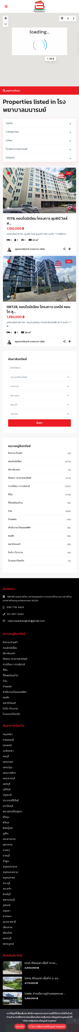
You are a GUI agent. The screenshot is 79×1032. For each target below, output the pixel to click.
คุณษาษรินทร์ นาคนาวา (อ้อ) (29, 249)
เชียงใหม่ (7, 933)
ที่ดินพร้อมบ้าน (15, 502)
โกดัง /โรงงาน (15, 552)
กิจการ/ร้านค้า (15, 453)
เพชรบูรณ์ (8, 944)
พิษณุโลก (8, 828)
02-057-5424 (15, 614)
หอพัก (11, 536)
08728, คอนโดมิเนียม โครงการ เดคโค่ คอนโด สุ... (38, 309)
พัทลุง (6, 817)
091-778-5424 (15, 607)
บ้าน (10, 511)
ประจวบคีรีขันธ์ (11, 800)
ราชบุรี (6, 856)
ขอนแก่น (7, 745)
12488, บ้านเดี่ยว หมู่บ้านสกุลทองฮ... (44, 994)
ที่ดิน (10, 494)
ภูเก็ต (5, 833)
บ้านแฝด (12, 519)
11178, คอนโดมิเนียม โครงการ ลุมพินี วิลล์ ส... (37, 221)
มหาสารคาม (9, 839)
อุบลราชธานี (9, 922)
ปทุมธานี (7, 795)
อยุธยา (6, 911)
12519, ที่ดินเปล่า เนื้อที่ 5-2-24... (41, 978)
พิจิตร (6, 822)
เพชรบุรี (7, 938)
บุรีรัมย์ (6, 789)
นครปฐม (7, 767)
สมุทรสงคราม (10, 872)
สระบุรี (6, 883)
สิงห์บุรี (7, 894)
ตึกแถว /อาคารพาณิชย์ (19, 478)
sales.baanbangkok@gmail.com (26, 621)
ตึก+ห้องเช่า (14, 469)
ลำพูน (6, 861)
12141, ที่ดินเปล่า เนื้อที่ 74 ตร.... (40, 963)
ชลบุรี (6, 756)
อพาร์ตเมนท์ (14, 544)
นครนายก (8, 762)
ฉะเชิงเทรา (8, 751)
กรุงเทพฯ (8, 734)
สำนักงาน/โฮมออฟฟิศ (19, 527)
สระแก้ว (7, 889)
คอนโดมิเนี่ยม (15, 461)
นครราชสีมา (9, 773)
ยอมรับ (20, 1026)
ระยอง (6, 850)
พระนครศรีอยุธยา (12, 811)
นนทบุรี (6, 784)
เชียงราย (7, 927)
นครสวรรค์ (9, 778)
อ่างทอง (7, 916)
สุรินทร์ (6, 905)
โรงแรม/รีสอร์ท (16, 560)
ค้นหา (39, 423)
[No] (74, 1020)
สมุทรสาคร (9, 878)
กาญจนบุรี (8, 740)
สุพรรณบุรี (9, 900)
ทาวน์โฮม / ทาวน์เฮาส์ (19, 486)
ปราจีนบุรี (8, 806)
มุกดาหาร (7, 845)
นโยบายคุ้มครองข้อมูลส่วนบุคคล (47, 1026)
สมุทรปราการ (10, 867)
